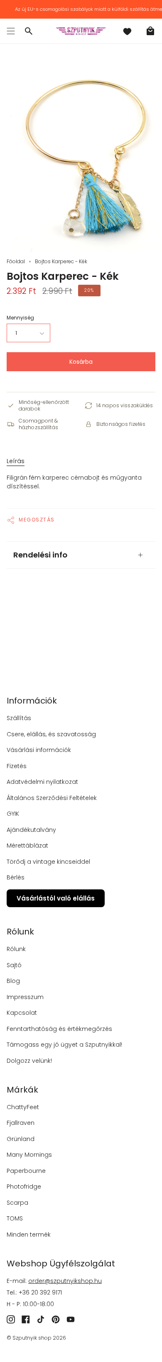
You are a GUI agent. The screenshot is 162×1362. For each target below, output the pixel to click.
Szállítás (19, 718)
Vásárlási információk (39, 750)
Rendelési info (40, 555)
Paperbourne (26, 1171)
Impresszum (25, 997)
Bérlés (16, 877)
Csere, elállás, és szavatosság (51, 734)
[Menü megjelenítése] (11, 31)
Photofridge (24, 1186)
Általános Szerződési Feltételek (52, 798)
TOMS (15, 1218)
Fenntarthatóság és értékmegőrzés (59, 1029)
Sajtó (14, 965)
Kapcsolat (22, 1013)
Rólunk (16, 949)
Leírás (16, 461)
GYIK (13, 814)
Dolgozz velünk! (29, 1061)
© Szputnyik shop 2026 (36, 1337)
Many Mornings (29, 1155)
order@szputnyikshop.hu (65, 1281)
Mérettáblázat (27, 845)
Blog (13, 981)
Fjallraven (20, 1123)
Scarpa (17, 1203)
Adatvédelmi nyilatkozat (42, 782)
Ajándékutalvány (31, 830)
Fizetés (17, 766)
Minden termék (29, 1234)
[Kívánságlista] (127, 31)
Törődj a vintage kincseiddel (48, 862)
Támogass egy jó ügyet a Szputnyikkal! (64, 1044)
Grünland (20, 1139)
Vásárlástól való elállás (56, 898)
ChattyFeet (23, 1107)
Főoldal (16, 261)
